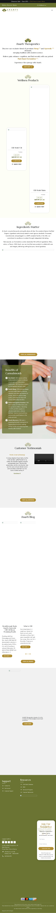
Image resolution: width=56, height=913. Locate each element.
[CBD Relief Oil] (16, 130)
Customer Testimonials (28, 792)
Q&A (24, 787)
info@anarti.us (42, 5)
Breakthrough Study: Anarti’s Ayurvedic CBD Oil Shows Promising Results (10, 629)
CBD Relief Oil (16, 148)
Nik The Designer (10, 910)
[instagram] (53, 4)
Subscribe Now (46, 848)
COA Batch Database (28, 784)
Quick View (17, 164)
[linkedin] (53, 6)
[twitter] (51, 4)
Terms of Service (13, 849)
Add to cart (17, 160)
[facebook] (49, 4)
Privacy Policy (5, 849)
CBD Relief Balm (39, 190)
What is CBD (28, 626)
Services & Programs (28, 789)
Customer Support (9, 791)
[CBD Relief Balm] (39, 87)
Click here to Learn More (37, 1)
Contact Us (7, 786)
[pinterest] (51, 6)
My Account (7, 788)
